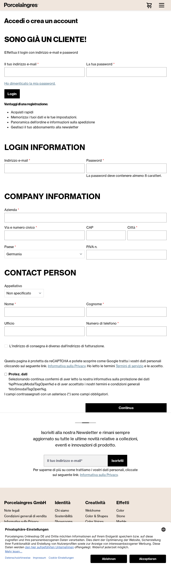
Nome (10, 304)
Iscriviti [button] (117, 461)
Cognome (95, 304)
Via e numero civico (20, 227)
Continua (126, 408)
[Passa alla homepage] (22, 5)
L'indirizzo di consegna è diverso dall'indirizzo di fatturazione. (56, 346)
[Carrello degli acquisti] (149, 5)
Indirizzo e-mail (17, 160)
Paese (10, 247)
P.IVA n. (91, 247)
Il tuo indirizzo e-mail (21, 64)
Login (12, 94)
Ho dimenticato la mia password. (29, 83)
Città (132, 227)
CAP (89, 227)
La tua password (100, 64)
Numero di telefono (102, 323)
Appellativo (13, 286)
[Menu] (161, 5)
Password (95, 160)
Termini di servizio (129, 366)
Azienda (11, 210)
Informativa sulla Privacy (67, 366)
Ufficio (9, 323)
